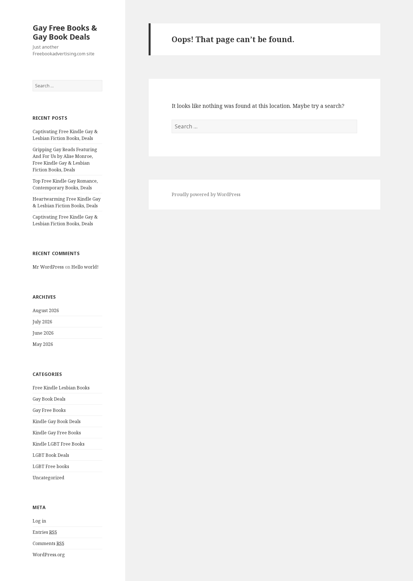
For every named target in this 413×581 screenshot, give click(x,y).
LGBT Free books (51, 466)
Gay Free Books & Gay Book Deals (65, 32)
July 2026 (42, 322)
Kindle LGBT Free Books (59, 444)
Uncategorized (48, 478)
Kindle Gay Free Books (57, 433)
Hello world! (85, 267)
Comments (48, 543)
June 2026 (43, 333)
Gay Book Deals (49, 399)
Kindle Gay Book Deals (57, 421)
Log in (39, 521)
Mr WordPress (48, 267)
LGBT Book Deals (51, 455)
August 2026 (46, 310)
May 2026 (43, 344)
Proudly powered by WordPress (206, 194)
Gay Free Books (49, 410)
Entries (45, 532)
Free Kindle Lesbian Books (61, 388)
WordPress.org (49, 555)
